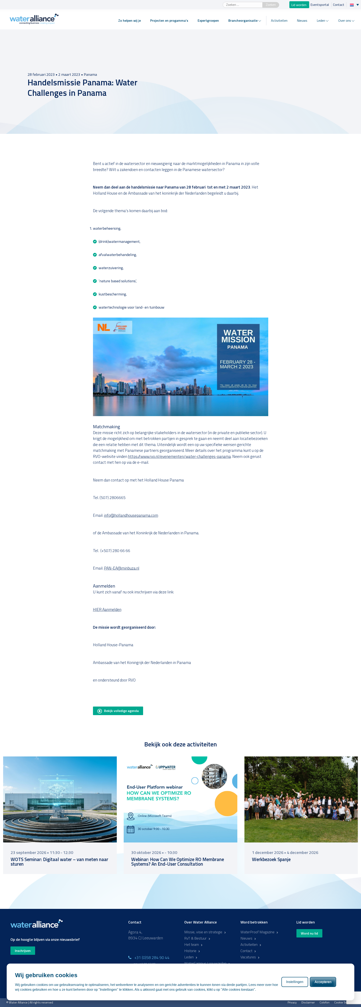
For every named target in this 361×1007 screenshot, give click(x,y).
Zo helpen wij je (129, 20)
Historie (190, 951)
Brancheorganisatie (243, 20)
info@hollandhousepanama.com (131, 515)
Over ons (344, 20)
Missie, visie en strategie (203, 932)
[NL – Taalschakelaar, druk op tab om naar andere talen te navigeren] (355, 4)
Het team (191, 944)
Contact (338, 4)
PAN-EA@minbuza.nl (121, 568)
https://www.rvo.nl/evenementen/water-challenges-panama (179, 456)
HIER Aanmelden (107, 609)
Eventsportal (320, 4)
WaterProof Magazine (257, 932)
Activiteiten (279, 20)
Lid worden (299, 4)
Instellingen (294, 982)
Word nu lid (309, 933)
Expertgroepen (208, 20)
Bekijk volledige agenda (121, 710)
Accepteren (323, 982)
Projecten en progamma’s (169, 20)
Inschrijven (23, 950)
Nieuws (302, 20)
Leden (321, 20)
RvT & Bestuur (195, 938)
